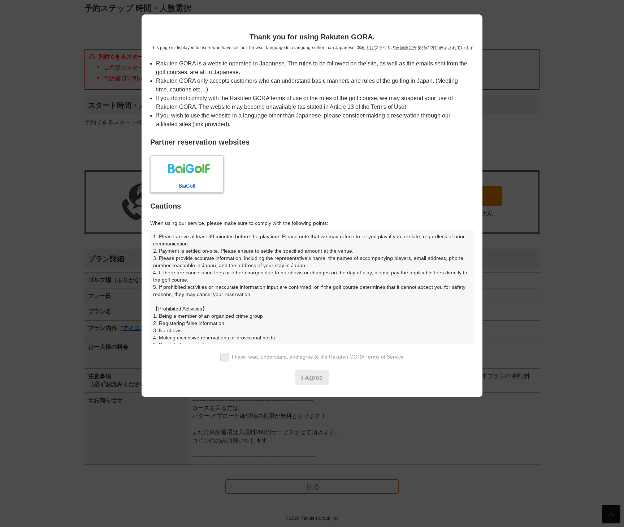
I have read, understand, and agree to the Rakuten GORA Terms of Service (318, 357)
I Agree (312, 377)
